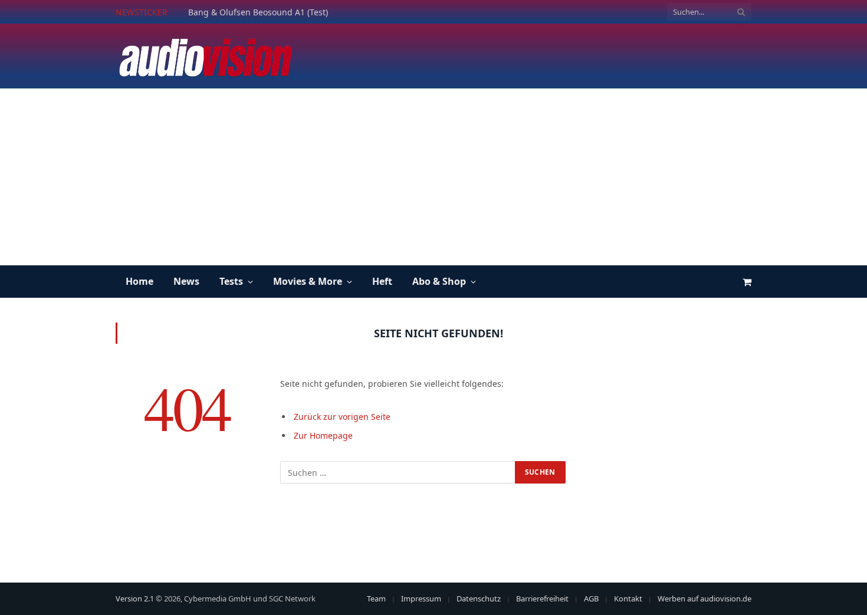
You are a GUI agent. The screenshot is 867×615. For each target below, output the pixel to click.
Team (376, 598)
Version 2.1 (135, 598)
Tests (231, 281)
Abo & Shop (439, 281)
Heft (382, 281)
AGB (591, 598)
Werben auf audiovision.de (704, 598)
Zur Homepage (323, 435)
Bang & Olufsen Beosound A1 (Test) (258, 12)
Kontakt (628, 598)
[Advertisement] (433, 176)
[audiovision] (205, 56)
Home (139, 281)
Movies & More (307, 281)
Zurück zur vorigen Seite (342, 416)
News (186, 281)
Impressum (421, 598)
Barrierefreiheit (542, 598)
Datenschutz (479, 598)
